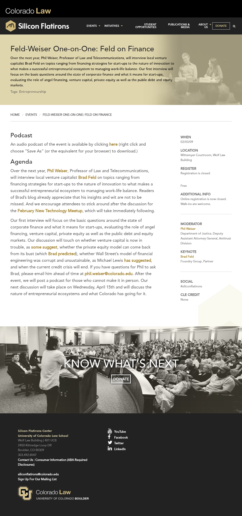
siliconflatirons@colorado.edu (38, 474)
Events (92, 25)
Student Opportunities (145, 26)
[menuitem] (92, 26)
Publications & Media (179, 26)
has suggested (137, 260)
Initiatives (111, 25)
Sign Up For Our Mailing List (37, 479)
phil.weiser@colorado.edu (109, 273)
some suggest (44, 247)
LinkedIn (119, 449)
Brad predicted (62, 253)
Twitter (118, 443)
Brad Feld (87, 177)
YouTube (119, 432)
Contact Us (25, 460)
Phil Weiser (57, 170)
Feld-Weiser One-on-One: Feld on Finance (77, 115)
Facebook (120, 437)
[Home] (40, 26)
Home (15, 115)
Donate (221, 25)
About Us (203, 26)
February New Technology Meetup (50, 210)
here (113, 144)
